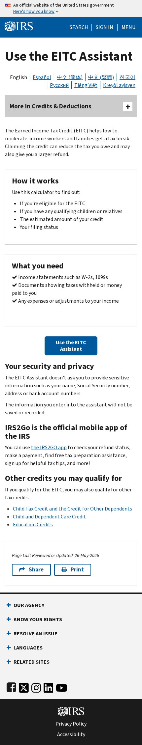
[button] (104, 27)
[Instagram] (36, 686)
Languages (28, 647)
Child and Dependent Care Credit (49, 516)
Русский (59, 85)
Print (77, 569)
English (18, 77)
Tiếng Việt (85, 85)
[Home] (19, 25)
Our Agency (29, 605)
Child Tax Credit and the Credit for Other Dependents (72, 508)
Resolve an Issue (35, 633)
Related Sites (32, 661)
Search (79, 27)
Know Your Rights (38, 619)
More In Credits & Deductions (50, 106)
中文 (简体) (70, 77)
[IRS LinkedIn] (48, 686)
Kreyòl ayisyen (119, 85)
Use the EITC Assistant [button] (71, 345)
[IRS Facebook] (11, 686)
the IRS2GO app (49, 447)
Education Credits (33, 524)
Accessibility (71, 734)
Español (42, 77)
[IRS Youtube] (61, 686)
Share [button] (36, 569)
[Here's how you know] (71, 8)
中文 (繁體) (101, 77)
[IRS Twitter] (24, 686)
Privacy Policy (71, 724)
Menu (128, 27)
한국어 (127, 77)
